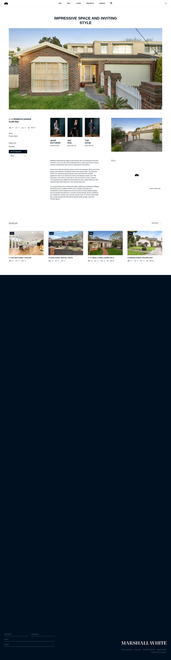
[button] (136, 175)
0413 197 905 (54, 145)
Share (12, 156)
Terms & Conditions (126, 649)
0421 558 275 (71, 145)
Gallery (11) (12, 143)
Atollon (165, 649)
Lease (78, 3)
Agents (102, 3)
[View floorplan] (159, 107)
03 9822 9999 (9, 650)
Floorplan (12, 146)
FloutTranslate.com (162, 652)
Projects (90, 3)
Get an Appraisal (15, 151)
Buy (60, 3)
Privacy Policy (137, 649)
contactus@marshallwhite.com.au (15, 652)
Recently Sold (13, 223)
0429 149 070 (89, 145)
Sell (69, 3)
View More (155, 223)
